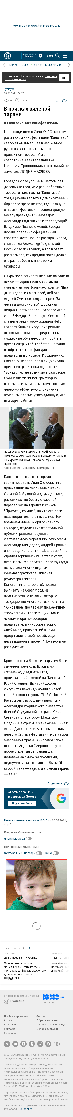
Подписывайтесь (22, 803)
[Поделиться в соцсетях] (64, 100)
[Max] (48, 1044)
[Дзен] (23, 1044)
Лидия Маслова (14, 838)
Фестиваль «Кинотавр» (19, 853)
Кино (48, 853)
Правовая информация (51, 1024)
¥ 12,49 (38, 65)
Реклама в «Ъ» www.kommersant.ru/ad (36, 25)
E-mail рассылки (47, 1029)
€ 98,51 (26, 65)
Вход (50, 56)
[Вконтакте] (15, 1044)
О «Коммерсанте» (16, 1016)
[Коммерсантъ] (7, 55)
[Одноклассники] (32, 1044)
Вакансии (10, 1033)
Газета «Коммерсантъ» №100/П (25, 820)
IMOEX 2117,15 (53, 65)
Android (41, 1016)
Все (30, 947)
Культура (9, 89)
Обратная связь (47, 1020)
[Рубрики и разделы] (65, 56)
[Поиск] (58, 56)
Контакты (10, 1024)
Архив (8, 1020)
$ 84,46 (13, 65)
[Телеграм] (7, 1044)
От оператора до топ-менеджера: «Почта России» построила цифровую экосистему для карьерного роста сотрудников (25, 970)
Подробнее (25, 1109)
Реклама (9, 1029)
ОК (64, 78)
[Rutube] (40, 1044)
